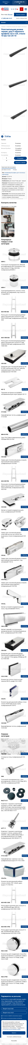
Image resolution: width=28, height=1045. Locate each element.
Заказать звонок (20, 14)
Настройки (14, 1040)
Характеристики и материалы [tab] (9, 167)
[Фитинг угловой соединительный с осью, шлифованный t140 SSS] (14, 502)
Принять (14, 1032)
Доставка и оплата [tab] (6, 169)
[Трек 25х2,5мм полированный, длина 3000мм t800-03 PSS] (14, 430)
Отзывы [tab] (15, 169)
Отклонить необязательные (14, 1036)
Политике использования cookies (11, 1029)
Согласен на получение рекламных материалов (12, 1018)
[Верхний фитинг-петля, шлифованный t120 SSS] (14, 718)
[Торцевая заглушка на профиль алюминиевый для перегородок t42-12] (14, 385)
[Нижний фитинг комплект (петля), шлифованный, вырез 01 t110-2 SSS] (14, 851)
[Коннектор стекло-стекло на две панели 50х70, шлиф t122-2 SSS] (14, 672)
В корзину (20, 158)
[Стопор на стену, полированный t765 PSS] (14, 749)
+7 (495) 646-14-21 (19, 2)
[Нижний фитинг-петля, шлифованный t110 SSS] (14, 407)
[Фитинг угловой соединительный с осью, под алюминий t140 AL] (14, 599)
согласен (5, 1015)
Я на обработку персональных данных (12, 1015)
